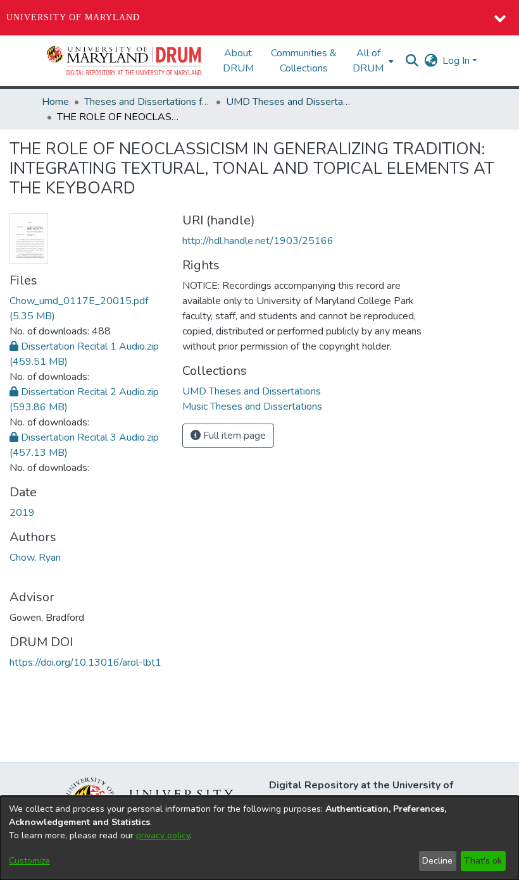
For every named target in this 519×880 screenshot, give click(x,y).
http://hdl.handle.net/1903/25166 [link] (258, 241)
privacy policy (163, 835)
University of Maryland (73, 17)
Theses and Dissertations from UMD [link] (147, 102)
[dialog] (259, 838)
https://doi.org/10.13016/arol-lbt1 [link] (85, 662)
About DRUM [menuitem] (238, 60)
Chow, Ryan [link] (35, 558)
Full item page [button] (233, 436)
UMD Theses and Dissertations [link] (289, 102)
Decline (437, 861)
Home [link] (55, 102)
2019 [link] (22, 513)
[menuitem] (372, 60)
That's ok (483, 861)
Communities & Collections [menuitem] (304, 60)
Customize (29, 861)
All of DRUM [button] (368, 60)
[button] (124, 61)
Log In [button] (457, 61)
